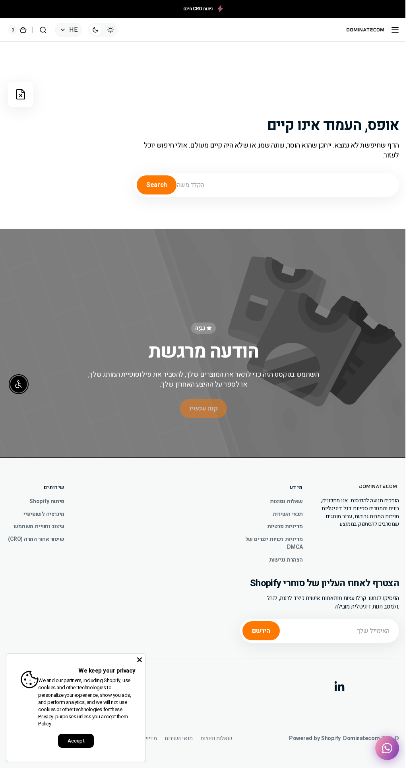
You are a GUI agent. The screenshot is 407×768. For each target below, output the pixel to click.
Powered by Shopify (309, 735)
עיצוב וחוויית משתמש (39, 523)
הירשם (255, 627)
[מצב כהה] (103, 30)
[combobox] (260, 185)
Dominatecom (355, 735)
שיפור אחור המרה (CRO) (36, 536)
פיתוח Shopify (46, 498)
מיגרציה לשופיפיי (43, 510)
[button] (389, 30)
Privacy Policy (45, 720)
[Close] (139, 660)
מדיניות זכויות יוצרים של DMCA (268, 540)
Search (150, 185)
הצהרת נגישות (280, 556)
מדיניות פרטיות (279, 523)
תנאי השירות (282, 510)
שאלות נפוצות (280, 498)
